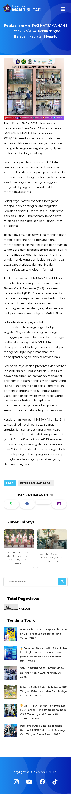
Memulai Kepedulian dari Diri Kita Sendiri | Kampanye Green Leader (18, 558)
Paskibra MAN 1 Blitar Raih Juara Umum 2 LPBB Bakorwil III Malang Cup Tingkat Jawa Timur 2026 (42, 730)
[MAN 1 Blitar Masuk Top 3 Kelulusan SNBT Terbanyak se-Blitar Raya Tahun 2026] (11, 640)
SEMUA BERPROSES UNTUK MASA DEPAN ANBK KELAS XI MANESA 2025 (42, 672)
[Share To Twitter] (43, 502)
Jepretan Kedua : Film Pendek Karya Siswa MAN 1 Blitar (52, 557)
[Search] (62, 581)
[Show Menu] (63, 9)
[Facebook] (42, 781)
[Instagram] (16, 781)
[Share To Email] (59, 504)
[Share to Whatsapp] (11, 504)
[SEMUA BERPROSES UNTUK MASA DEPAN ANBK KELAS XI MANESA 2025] (11, 679)
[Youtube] (29, 781)
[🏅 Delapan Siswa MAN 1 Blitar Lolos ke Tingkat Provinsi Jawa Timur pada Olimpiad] (11, 658)
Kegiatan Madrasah (36, 483)
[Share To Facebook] (27, 504)
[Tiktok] (55, 781)
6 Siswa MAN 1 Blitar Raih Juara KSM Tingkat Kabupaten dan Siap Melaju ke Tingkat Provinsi (43, 691)
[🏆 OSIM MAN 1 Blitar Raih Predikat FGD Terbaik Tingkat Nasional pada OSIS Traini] (11, 716)
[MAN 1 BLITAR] (22, 9)
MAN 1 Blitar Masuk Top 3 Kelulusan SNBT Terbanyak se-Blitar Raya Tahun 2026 (43, 634)
